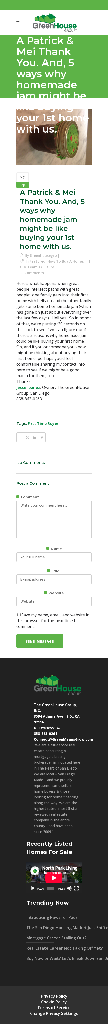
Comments (34, 272)
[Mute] (69, 888)
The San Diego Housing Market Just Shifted (48, 927)
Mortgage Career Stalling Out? (48, 938)
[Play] (32, 888)
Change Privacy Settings (54, 1013)
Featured (37, 261)
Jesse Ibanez (28, 387)
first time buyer (43, 423)
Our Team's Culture (37, 267)
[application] (54, 877)
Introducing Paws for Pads (48, 917)
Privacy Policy (54, 996)
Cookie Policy (54, 1002)
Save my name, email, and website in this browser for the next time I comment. (52, 620)
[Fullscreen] (76, 888)
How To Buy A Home (65, 261)
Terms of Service (54, 1007)
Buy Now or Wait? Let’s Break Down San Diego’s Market (48, 958)
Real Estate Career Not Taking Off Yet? (48, 948)
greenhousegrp (43, 255)
